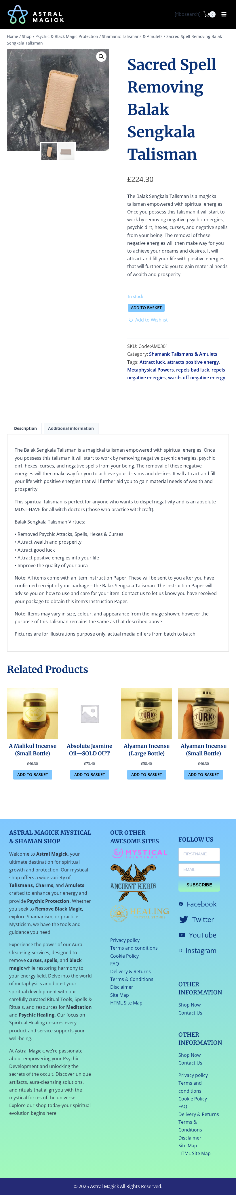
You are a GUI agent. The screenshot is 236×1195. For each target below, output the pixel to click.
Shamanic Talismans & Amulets (183, 354)
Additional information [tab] (71, 428)
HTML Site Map (126, 1003)
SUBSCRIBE (199, 884)
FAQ (114, 964)
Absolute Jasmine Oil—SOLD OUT (89, 750)
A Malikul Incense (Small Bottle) (32, 750)
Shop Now (189, 1005)
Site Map (119, 995)
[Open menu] (223, 14)
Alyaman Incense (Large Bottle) (147, 750)
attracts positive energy (193, 362)
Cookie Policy (124, 956)
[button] (101, 56)
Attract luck (152, 362)
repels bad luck (192, 370)
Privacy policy (125, 940)
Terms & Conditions (131, 979)
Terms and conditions (134, 948)
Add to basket (146, 307)
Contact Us (190, 1013)
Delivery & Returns (130, 971)
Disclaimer (121, 987)
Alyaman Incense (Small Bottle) (204, 750)
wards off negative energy (196, 377)
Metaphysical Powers (150, 370)
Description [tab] (25, 428)
